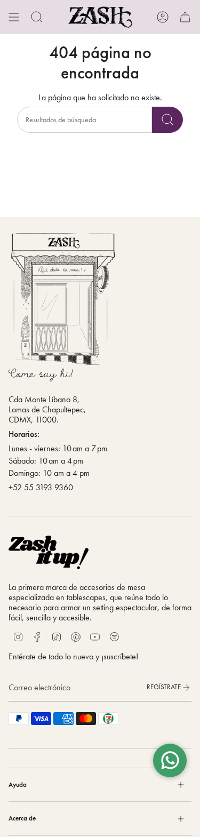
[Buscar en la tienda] (167, 120)
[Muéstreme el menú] (14, 17)
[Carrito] (185, 17)
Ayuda (18, 784)
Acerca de (22, 818)
